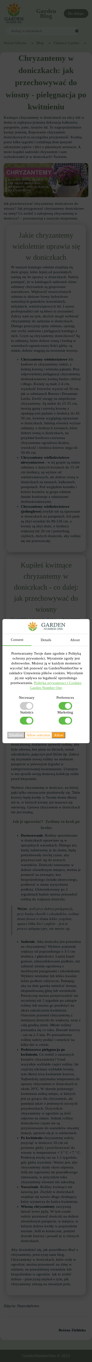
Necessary (27, 698)
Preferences (65, 698)
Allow (58, 735)
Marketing (65, 712)
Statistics (26, 712)
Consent (17, 640)
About (75, 640)
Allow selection (38, 735)
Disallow (16, 735)
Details (46, 640)
